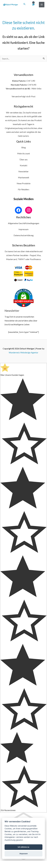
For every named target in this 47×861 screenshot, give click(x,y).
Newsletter (23, 171)
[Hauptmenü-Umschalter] (41, 4)
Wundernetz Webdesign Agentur (23, 352)
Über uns (23, 159)
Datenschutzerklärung (24, 235)
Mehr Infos (36, 88)
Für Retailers (23, 189)
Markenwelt (23, 177)
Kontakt (23, 165)
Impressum (23, 229)
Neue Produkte (23, 183)
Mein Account (23, 153)
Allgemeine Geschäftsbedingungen (23, 223)
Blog (23, 147)
